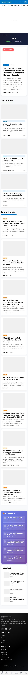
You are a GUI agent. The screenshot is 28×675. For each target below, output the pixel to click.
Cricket (3, 635)
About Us (3, 649)
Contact (21, 2)
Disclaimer (4, 654)
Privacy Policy (5, 657)
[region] (14, 19)
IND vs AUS (17, 5)
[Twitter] (2, 629)
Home (2, 35)
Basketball (4, 640)
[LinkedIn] (6, 629)
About (17, 2)
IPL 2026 (23, 5)
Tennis (3, 642)
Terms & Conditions (6, 659)
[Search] (25, 2)
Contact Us (4, 652)
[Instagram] (10, 629)
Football (3, 638)
